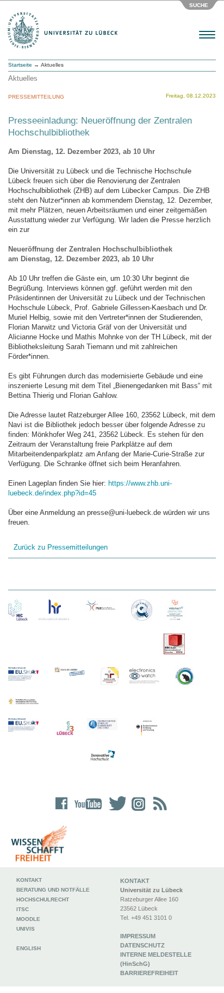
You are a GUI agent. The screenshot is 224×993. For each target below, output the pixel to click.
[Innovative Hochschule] (102, 755)
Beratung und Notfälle (53, 890)
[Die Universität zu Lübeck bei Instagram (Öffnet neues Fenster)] (136, 811)
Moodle (28, 919)
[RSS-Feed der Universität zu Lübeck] (158, 811)
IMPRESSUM (137, 936)
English (29, 948)
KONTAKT (135, 881)
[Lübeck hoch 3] (65, 728)
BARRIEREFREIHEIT (149, 973)
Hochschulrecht (42, 899)
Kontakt (29, 880)
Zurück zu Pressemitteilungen (61, 547)
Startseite (20, 65)
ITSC (22, 909)
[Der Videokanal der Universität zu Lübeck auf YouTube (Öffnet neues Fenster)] (86, 811)
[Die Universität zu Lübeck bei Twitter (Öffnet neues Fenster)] (115, 811)
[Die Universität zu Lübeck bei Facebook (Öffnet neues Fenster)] (62, 811)
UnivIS (25, 929)
